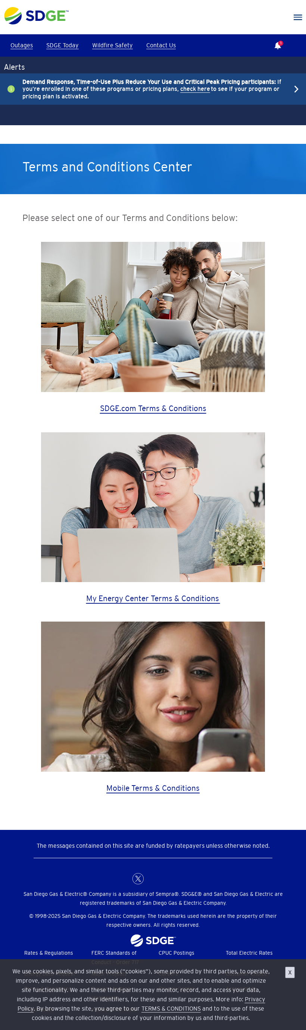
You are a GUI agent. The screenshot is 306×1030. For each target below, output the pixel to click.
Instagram (168, 878)
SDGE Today (62, 45)
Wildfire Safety (112, 45)
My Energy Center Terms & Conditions (153, 598)
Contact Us (161, 45)
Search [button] (298, 45)
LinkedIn (153, 878)
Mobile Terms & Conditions (153, 788)
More (147, 89)
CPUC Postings (176, 953)
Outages (21, 45)
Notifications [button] (275, 40)
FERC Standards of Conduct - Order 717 (115, 957)
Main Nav (298, 17)
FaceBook (123, 878)
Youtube (182, 878)
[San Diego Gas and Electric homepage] (36, 22)
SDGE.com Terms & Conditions (153, 408)
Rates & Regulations (48, 953)
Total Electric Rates (249, 953)
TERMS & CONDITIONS (171, 1008)
